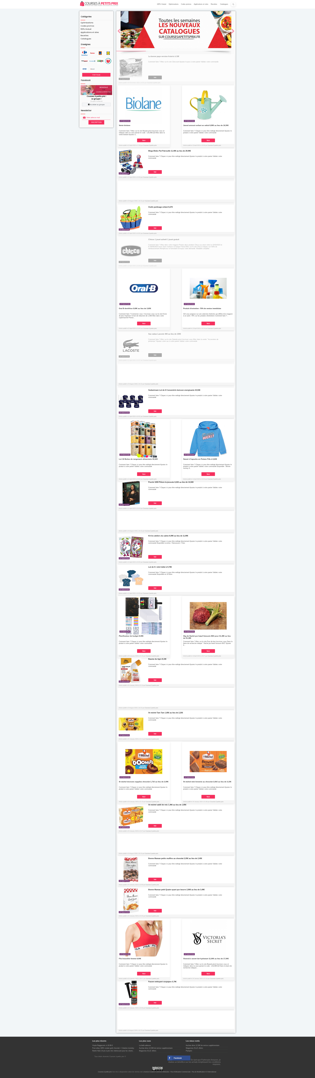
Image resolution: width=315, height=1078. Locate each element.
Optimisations (174, 4)
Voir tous (96, 75)
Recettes (214, 4)
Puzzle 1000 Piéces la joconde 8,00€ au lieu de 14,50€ (171, 482)
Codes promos (186, 4)
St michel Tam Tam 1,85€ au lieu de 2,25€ (165, 713)
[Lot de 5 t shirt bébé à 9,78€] (131, 578)
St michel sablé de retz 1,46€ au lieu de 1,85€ (167, 805)
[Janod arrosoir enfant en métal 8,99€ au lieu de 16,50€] (208, 105)
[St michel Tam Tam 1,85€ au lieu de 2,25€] (131, 724)
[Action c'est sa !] (84, 69)
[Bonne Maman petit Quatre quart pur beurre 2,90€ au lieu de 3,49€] (131, 901)
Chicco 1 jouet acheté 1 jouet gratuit (163, 239)
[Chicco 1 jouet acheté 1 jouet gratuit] (131, 250)
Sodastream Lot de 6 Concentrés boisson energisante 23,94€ (174, 390)
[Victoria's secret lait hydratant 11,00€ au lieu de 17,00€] (208, 938)
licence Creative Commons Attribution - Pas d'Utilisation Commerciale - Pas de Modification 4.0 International (180, 1072)
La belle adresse (145, 1045)
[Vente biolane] (143, 105)
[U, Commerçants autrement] (108, 61)
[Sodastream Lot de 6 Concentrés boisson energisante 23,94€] (131, 401)
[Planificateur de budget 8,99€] (143, 615)
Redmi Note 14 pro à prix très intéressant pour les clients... (113, 1051)
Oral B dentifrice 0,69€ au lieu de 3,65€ (135, 308)
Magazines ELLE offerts (147, 1051)
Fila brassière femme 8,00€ (130, 959)
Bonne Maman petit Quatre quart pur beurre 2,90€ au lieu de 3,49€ (176, 890)
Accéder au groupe (97, 105)
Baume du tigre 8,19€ (157, 659)
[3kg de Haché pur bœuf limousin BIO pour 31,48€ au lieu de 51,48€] (208, 615)
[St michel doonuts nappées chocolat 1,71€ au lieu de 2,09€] (143, 761)
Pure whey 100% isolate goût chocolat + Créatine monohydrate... (115, 1048)
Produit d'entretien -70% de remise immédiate (202, 308)
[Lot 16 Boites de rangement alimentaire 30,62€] (143, 438)
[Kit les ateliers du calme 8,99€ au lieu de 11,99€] (131, 547)
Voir (155, 77)
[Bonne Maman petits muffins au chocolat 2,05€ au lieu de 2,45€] (131, 869)
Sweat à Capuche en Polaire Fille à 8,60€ (200, 459)
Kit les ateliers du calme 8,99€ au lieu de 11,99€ (168, 536)
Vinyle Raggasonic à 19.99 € (102, 1045)
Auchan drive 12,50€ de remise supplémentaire (156, 1048)
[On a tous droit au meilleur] (84, 53)
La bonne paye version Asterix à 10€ (163, 56)
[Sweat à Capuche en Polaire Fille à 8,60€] (208, 438)
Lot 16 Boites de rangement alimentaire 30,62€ (138, 459)
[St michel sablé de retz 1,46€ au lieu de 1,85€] (131, 816)
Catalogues (224, 4)
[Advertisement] (176, 190)
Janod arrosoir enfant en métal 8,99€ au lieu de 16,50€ (206, 125)
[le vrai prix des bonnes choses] (108, 53)
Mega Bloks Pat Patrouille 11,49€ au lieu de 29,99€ (169, 151)
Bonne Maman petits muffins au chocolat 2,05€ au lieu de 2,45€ (175, 858)
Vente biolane (124, 125)
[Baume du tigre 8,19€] (131, 670)
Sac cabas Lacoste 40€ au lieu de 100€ (164, 334)
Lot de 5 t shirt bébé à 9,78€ (160, 567)
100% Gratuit (161, 4)
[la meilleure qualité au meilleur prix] (100, 53)
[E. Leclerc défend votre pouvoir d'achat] (92, 61)
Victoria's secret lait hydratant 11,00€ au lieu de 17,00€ (206, 959)
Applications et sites (201, 4)
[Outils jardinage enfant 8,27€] (131, 218)
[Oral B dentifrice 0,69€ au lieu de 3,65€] (143, 288)
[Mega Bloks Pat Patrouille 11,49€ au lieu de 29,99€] (131, 162)
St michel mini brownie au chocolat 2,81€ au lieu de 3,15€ (207, 782)
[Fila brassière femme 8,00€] (143, 938)
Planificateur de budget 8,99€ (131, 636)
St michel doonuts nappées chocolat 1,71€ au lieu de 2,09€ (143, 782)
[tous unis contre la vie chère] (84, 61)
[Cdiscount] (92, 69)
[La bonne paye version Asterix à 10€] (131, 67)
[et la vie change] (92, 53)
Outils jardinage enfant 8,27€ (160, 207)
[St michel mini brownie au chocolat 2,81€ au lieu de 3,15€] (208, 761)
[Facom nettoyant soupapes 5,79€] (131, 993)
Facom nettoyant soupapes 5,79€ (162, 982)
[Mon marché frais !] (100, 61)
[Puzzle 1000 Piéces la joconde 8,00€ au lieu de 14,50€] (131, 493)
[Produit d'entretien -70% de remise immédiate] (208, 288)
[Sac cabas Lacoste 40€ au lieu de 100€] (131, 345)
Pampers (189, 1051)
